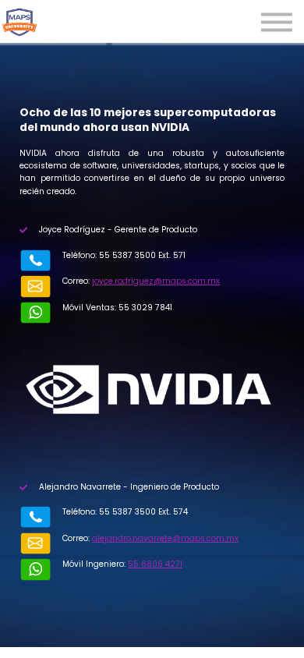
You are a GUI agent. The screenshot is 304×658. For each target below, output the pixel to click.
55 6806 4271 (155, 564)
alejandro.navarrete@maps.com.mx (165, 538)
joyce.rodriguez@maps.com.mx (156, 281)
